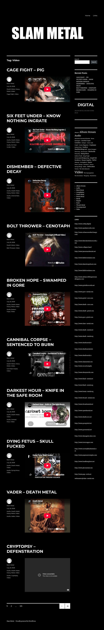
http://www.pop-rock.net (83, 474)
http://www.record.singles (83, 366)
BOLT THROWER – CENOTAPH (38, 225)
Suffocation (91, 166)
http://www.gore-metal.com (84, 292)
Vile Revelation (79, 175)
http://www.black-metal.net (84, 379)
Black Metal (80, 190)
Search (77, 59)
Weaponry (86, 175)
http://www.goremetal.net (83, 430)
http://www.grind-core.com (84, 298)
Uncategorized (81, 207)
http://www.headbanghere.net (84, 461)
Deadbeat (85, 147)
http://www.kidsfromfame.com (85, 258)
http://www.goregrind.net (83, 423)
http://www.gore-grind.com (84, 317)
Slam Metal (10, 83)
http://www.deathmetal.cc (83, 355)
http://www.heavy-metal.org (84, 391)
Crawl (76, 145)
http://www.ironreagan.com (84, 442)
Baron (92, 138)
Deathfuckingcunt (81, 149)
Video (13, 91)
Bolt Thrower (11, 248)
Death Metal (11, 89)
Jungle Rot (93, 158)
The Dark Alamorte (84, 169)
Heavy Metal (11, 142)
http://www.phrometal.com (84, 468)
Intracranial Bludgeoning (82, 158)
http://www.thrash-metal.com (85, 398)
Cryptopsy (14, 575)
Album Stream (88, 132)
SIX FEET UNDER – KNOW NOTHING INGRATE (34, 118)
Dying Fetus (15, 470)
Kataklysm (78, 160)
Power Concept (79, 164)
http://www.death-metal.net (84, 330)
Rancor (92, 164)
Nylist (94, 160)
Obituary (77, 162)
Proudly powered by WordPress (26, 621)
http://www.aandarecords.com (85, 228)
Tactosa (77, 169)
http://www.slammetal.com (84, 362)
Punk (78, 203)
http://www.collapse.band (83, 247)
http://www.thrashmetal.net (84, 404)
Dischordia (91, 151)
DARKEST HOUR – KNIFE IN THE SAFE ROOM (35, 393)
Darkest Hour (78, 147)
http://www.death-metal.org (84, 336)
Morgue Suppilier (86, 160)
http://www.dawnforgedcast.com (85, 264)
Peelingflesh (83, 162)
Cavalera (78, 143)
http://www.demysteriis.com (84, 372)
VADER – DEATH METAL (32, 492)
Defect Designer (92, 149)
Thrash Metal (80, 205)
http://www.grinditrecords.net (85, 285)
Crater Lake (90, 142)
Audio (9, 140)
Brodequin (77, 140)
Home (87, 16)
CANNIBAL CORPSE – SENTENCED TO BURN (30, 342)
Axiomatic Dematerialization (82, 138)
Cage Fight (10, 94)
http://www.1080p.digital (83, 224)
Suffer (84, 166)
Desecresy (77, 151)
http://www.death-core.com (84, 304)
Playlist (90, 162)
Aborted (77, 132)
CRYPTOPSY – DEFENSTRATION (25, 549)
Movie (78, 199)
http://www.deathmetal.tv (83, 343)
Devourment (84, 151)
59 (22, 606)
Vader (13, 516)
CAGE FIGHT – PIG (25, 69)
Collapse (83, 142)
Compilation (80, 192)
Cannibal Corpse (12, 369)
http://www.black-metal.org (84, 385)
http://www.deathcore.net (83, 417)
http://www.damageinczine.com (85, 436)
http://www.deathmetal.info (84, 349)
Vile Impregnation (89, 173)
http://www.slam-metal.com (84, 323)
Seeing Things (78, 166)
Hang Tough (86, 156)
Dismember (15, 196)
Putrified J (86, 164)
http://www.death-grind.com (84, 311)
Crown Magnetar (83, 145)
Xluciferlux (93, 175)
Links (95, 16)
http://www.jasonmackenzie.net (85, 251)
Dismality (77, 153)
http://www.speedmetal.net (84, 410)
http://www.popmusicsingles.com (86, 455)
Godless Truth (78, 156)
